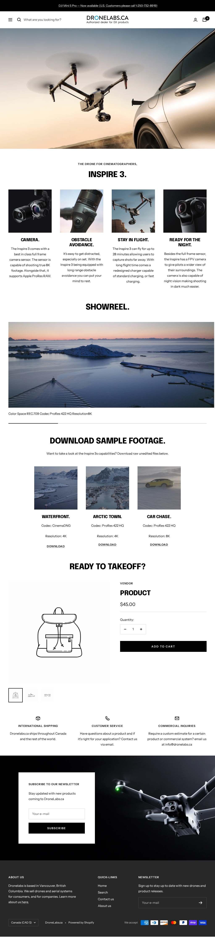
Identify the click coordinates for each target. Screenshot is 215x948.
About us (104, 906)
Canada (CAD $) (21, 922)
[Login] (195, 20)
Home (102, 886)
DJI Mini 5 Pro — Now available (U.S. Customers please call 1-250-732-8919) (108, 6)
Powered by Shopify (81, 922)
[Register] (200, 902)
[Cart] (204, 20)
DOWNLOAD (56, 546)
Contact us (106, 899)
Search (103, 892)
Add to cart (163, 646)
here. (25, 902)
